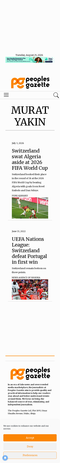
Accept (30, 437)
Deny (30, 446)
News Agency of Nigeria (26, 277)
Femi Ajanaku (20, 195)
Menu (20, 95)
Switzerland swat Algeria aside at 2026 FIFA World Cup (30, 159)
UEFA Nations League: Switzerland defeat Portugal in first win (29, 250)
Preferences (30, 455)
